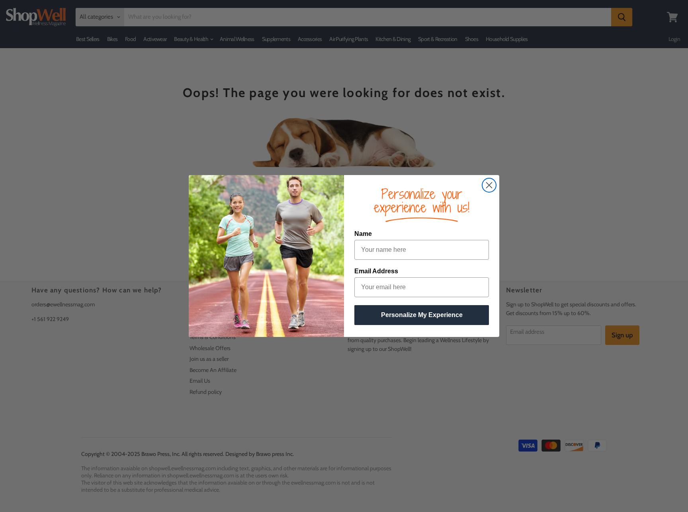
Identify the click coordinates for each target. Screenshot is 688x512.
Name (363, 233)
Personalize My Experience (422, 314)
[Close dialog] (489, 185)
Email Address (376, 271)
